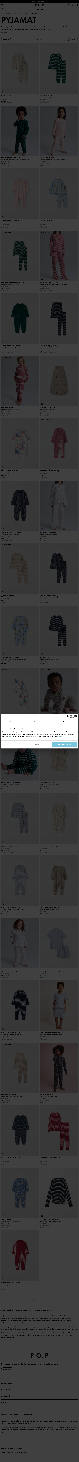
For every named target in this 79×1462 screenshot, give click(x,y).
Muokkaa (38, 744)
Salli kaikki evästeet (64, 744)
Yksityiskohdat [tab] (39, 722)
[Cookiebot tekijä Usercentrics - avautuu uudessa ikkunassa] (68, 716)
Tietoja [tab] (65, 722)
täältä (10, 736)
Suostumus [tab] (14, 722)
